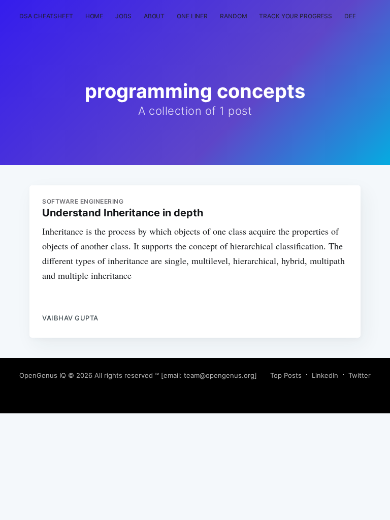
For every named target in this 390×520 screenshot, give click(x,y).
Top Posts (286, 375)
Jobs (123, 16)
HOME (94, 16)
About (154, 16)
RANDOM (233, 16)
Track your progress (295, 16)
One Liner (192, 16)
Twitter (359, 375)
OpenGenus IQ (42, 375)
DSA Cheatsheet (46, 16)
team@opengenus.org (219, 375)
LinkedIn (325, 375)
